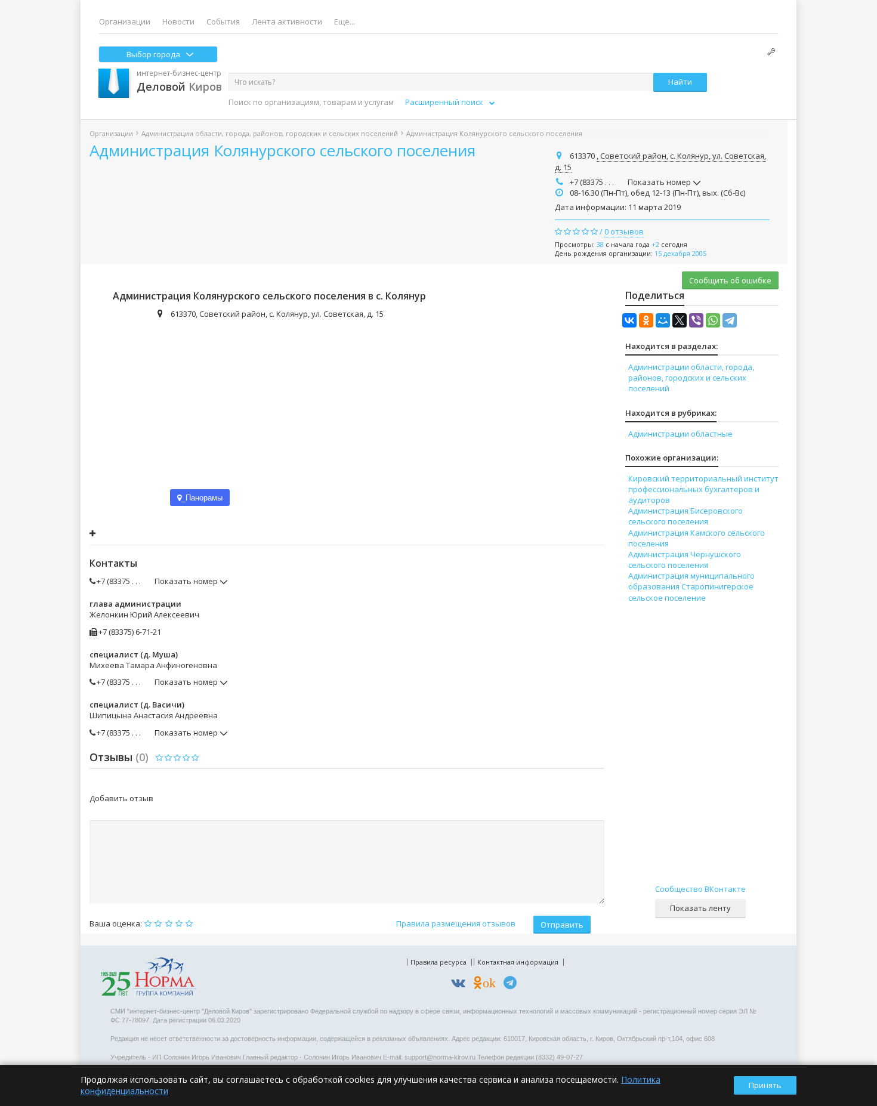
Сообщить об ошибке (730, 280)
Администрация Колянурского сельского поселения (282, 150)
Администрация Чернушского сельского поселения (684, 559)
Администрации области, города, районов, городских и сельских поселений (269, 133)
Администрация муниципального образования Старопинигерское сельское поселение (691, 586)
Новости (178, 21)
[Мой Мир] (663, 320)
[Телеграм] (513, 984)
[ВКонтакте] (629, 320)
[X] (679, 320)
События (223, 21)
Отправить (562, 924)
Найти (680, 81)
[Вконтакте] (461, 984)
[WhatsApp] (713, 320)
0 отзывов (624, 231)
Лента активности (287, 21)
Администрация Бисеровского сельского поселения (685, 516)
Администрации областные (680, 433)
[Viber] (696, 320)
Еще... (344, 21)
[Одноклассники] (646, 320)
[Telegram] (729, 320)
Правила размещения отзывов (455, 923)
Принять (765, 1085)
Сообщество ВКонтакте (700, 888)
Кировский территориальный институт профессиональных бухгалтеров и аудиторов (703, 489)
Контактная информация (517, 961)
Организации (124, 21)
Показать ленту (700, 908)
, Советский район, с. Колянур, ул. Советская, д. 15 (660, 161)
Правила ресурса (438, 961)
